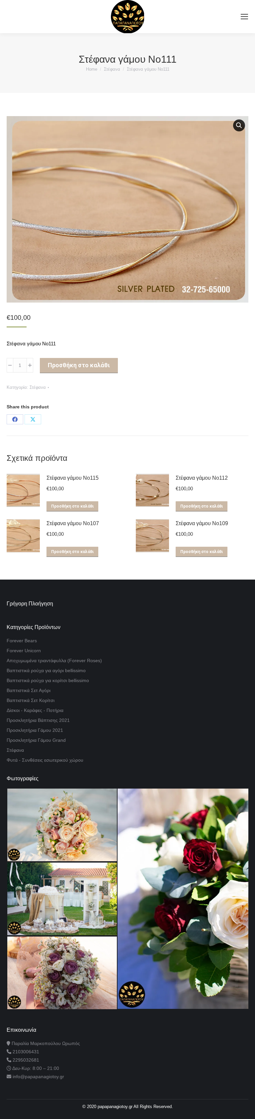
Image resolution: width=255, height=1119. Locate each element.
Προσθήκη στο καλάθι (79, 365)
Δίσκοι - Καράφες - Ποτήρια (35, 710)
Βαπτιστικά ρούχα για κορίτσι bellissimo (48, 680)
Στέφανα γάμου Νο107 (72, 523)
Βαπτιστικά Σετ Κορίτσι (30, 700)
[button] (239, 125)
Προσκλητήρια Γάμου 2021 (35, 730)
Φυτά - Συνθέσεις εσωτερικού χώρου (45, 760)
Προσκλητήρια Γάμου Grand (36, 740)
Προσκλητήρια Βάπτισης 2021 (38, 720)
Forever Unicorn (24, 650)
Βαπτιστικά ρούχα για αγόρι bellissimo (46, 670)
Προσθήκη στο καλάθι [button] (72, 506)
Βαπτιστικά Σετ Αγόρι (28, 690)
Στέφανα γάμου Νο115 (72, 478)
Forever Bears (22, 640)
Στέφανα (38, 387)
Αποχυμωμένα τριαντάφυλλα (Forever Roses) (54, 660)
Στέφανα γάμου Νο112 (202, 478)
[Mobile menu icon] (244, 17)
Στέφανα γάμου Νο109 (202, 523)
